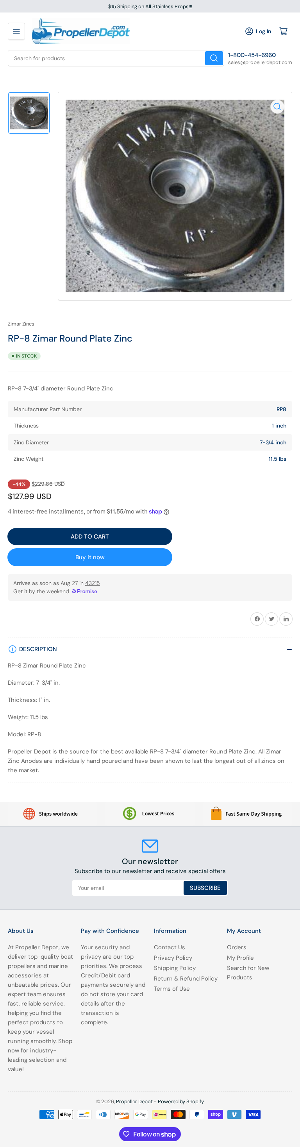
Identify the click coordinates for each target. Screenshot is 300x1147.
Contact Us (169, 947)
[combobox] (116, 58)
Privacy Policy (173, 958)
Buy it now (90, 557)
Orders (236, 947)
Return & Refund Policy (186, 978)
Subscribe (205, 888)
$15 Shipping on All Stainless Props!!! (150, 6)
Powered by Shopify (181, 1101)
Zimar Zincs (21, 323)
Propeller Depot (134, 1101)
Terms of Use (172, 989)
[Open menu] (16, 31)
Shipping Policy (175, 968)
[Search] (214, 58)
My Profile (240, 958)
